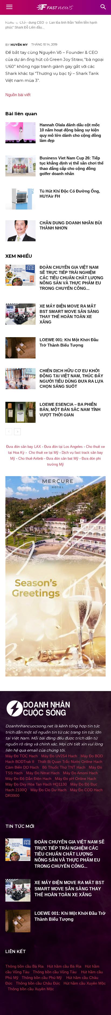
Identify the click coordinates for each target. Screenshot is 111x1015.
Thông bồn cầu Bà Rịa (24, 966)
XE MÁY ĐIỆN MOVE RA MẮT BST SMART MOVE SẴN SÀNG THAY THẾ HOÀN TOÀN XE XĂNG (69, 888)
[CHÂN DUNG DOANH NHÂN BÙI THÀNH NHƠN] (20, 230)
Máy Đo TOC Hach (21, 756)
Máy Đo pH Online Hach (75, 778)
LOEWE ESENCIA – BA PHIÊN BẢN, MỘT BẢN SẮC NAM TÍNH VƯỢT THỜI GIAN (70, 409)
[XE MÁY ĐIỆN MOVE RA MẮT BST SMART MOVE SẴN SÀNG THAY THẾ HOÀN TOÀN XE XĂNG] (20, 314)
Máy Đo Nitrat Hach (43, 773)
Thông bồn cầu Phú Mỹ (42, 977)
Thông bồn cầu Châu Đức (38, 983)
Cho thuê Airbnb (30, 459)
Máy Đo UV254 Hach (59, 756)
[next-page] (17, 431)
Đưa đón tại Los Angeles (63, 447)
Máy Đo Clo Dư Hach (48, 790)
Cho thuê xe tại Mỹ (43, 453)
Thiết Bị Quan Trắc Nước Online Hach (70, 761)
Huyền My (19, 45)
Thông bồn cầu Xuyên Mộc (31, 989)
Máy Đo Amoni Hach (80, 773)
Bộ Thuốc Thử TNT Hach (63, 767)
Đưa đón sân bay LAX (23, 447)
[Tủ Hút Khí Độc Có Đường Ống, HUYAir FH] (20, 199)
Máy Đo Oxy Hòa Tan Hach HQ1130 (36, 784)
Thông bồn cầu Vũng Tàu (55, 972)
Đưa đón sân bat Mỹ (62, 459)
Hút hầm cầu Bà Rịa (64, 966)
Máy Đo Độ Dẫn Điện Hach (28, 778)
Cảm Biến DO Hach (22, 767)
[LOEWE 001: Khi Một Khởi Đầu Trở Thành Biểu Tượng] (20, 347)
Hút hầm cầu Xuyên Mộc (85, 983)
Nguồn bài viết (17, 94)
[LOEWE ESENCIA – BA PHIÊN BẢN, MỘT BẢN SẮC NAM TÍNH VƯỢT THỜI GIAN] (20, 412)
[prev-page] (8, 431)
